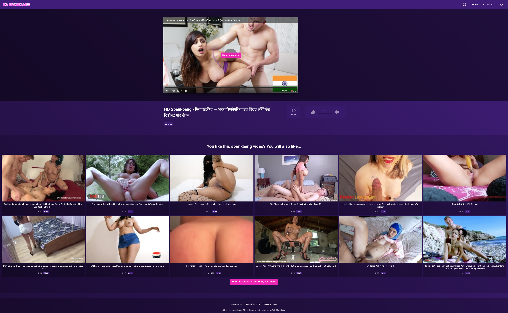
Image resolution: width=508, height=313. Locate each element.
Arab (169, 124)
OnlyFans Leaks (270, 304)
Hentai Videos (237, 304)
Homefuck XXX (253, 304)
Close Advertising (230, 55)
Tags (500, 4)
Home (475, 4)
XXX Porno (488, 4)
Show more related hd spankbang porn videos (254, 281)
